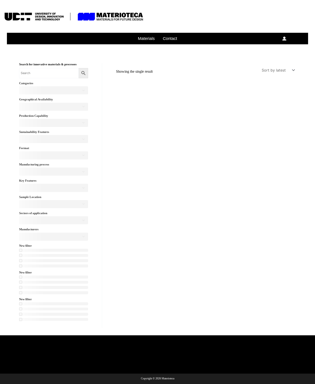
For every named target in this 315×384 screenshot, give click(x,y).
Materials (146, 38)
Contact (170, 38)
